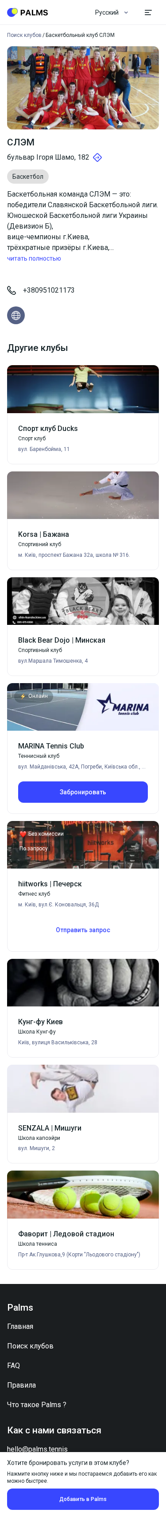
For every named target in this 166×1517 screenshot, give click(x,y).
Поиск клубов (30, 1346)
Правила (21, 1385)
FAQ (13, 1365)
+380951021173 (49, 290)
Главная (20, 1326)
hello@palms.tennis (37, 1449)
